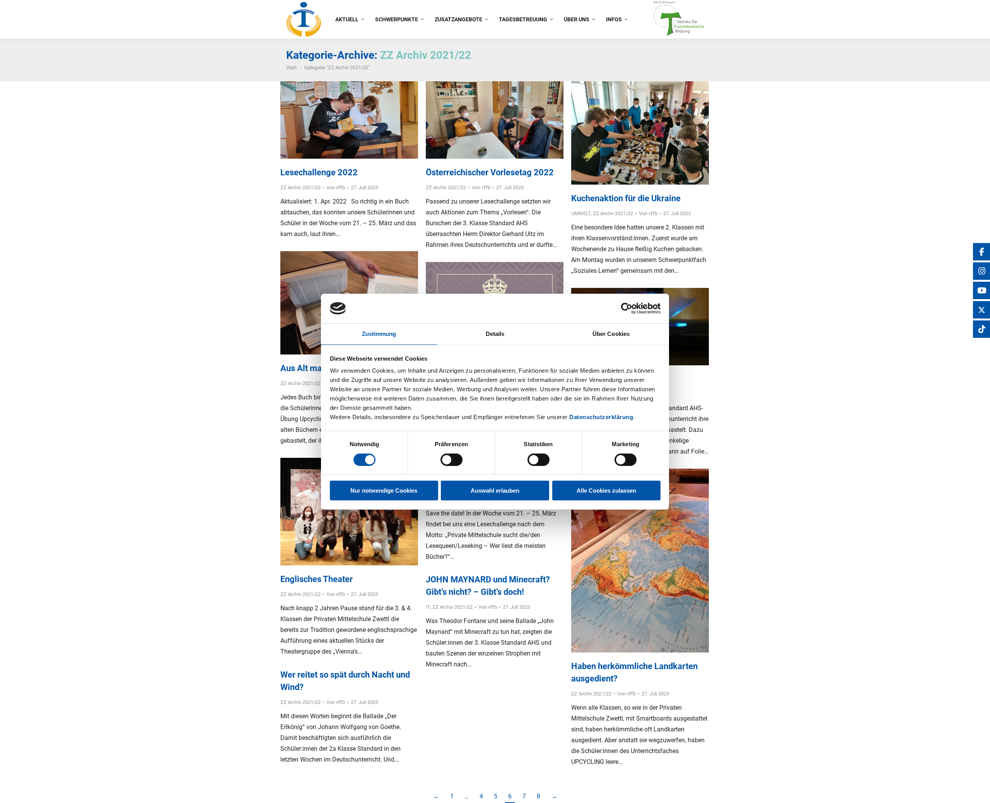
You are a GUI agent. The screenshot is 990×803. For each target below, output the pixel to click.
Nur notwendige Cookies (383, 490)
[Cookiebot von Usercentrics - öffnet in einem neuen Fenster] (627, 308)
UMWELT (581, 213)
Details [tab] (495, 333)
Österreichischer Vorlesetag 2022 (490, 172)
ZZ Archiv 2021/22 (300, 187)
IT (428, 607)
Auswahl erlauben (495, 490)
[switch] (451, 460)
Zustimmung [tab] (379, 333)
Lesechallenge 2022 (319, 172)
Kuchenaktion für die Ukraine (626, 198)
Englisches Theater (316, 579)
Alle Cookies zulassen (606, 490)
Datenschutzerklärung (601, 417)
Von (335, 187)
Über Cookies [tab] (611, 333)
